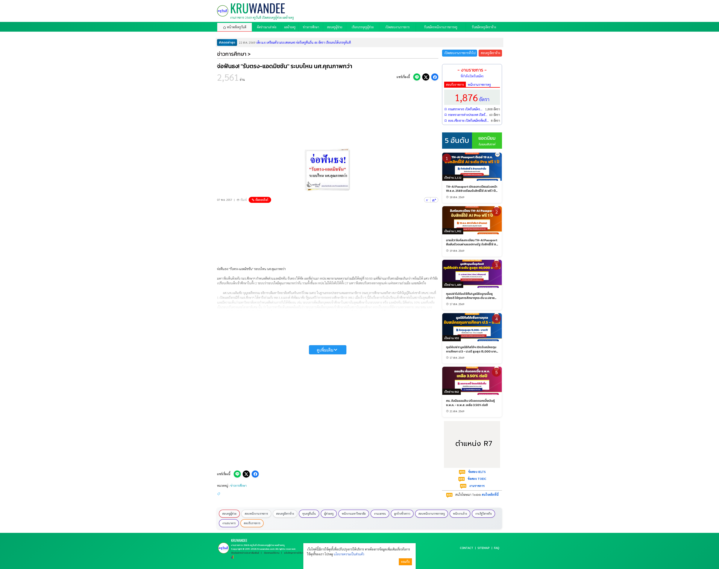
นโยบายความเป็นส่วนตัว (349, 554)
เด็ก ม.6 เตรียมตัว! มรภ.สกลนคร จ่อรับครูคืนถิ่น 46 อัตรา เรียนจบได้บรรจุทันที (295, 42)
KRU (239, 540)
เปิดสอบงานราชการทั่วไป (460, 53)
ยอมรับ (405, 562)
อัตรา (472, 97)
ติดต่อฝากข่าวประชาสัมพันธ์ (245, 553)
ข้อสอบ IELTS (477, 472)
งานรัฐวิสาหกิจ (483, 513)
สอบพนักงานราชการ (256, 513)
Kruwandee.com (266, 549)
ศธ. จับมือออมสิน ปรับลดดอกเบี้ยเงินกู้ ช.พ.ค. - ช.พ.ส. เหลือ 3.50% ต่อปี (470, 402)
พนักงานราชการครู (479, 85)
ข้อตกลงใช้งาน (271, 553)
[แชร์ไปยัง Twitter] (425, 77)
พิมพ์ (243, 200)
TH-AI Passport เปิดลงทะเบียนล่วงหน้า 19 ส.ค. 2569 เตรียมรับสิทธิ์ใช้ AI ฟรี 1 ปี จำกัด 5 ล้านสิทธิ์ (471, 190)
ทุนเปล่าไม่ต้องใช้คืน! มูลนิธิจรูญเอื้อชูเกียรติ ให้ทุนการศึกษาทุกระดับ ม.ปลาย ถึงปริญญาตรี (470, 297)
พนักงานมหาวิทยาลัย (354, 513)
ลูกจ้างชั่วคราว (402, 513)
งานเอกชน (380, 513)
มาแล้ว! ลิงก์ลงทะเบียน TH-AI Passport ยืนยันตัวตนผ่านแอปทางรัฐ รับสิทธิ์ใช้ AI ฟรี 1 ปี (471, 244)
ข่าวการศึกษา (238, 486)
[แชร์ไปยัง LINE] (416, 77)
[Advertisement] (327, 116)
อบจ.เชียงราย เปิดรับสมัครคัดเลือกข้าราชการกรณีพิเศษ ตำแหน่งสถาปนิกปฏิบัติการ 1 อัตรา (468, 120)
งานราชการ (477, 486)
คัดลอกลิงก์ (261, 200)
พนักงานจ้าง (460, 513)
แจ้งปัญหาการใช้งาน (294, 553)
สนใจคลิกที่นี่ (490, 495)
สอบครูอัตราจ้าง (490, 53)
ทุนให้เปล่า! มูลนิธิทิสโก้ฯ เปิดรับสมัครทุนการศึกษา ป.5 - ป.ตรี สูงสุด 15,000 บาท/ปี (471, 351)
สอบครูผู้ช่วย (229, 513)
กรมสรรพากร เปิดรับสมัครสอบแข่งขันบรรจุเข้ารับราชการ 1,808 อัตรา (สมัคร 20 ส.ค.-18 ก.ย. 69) (465, 109)
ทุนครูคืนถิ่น (309, 513)
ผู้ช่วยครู (328, 513)
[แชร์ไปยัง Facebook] (434, 77)
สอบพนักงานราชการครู (431, 513)
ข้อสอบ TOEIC (477, 479)
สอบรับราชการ (455, 85)
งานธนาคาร (229, 523)
